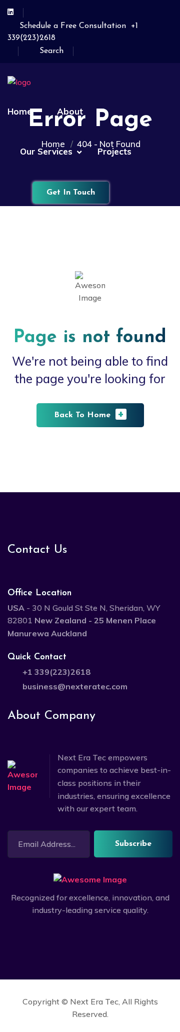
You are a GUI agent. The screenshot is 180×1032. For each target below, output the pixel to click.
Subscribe (133, 844)
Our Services (46, 151)
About (70, 111)
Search (52, 51)
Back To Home (89, 414)
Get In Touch (70, 193)
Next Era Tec (94, 1001)
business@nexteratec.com (75, 686)
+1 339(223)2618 (56, 672)
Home (20, 111)
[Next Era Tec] (53, 82)
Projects (115, 151)
